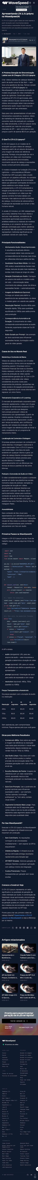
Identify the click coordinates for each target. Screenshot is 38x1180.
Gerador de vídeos (25, 1055)
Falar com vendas (25, 1080)
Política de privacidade (9, 1076)
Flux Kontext (24, 1118)
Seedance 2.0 (6, 1125)
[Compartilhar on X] (12, 927)
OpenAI (22, 1105)
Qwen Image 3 (6, 1098)
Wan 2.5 (22, 1093)
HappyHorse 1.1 (6, 1105)
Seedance (22, 1123)
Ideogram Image (24, 1109)
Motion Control (6, 1151)
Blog (21, 1077)
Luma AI (4, 1107)
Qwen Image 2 (6, 1129)
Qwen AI (22, 1102)
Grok (3, 1132)
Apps (21, 1066)
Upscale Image (24, 1162)
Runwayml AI (23, 1098)
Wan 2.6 (4, 1136)
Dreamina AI (23, 1100)
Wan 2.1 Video (24, 1134)
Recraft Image (24, 1107)
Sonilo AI (5, 1111)
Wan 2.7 (4, 1127)
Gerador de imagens (26, 1053)
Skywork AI (5, 1114)
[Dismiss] (30, 6)
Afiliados (23, 1084)
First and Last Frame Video (26, 1146)
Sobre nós (5, 1066)
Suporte (22, 1082)
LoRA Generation (7, 1167)
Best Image (5, 1156)
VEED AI (4, 1093)
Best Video (5, 1154)
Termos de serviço (7, 1073)
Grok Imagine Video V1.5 (9, 1100)
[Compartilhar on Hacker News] (27, 927)
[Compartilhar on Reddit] (16, 927)
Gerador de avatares (26, 1057)
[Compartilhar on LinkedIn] (23, 927)
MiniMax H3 (5, 1102)
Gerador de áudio (25, 1059)
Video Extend (6, 1143)
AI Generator (24, 1071)
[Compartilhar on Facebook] (20, 927)
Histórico (5, 1059)
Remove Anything (25, 1149)
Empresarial (5, 1064)
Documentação (24, 1073)
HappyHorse (5, 1123)
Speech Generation (25, 1165)
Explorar (4, 1057)
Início (4, 1053)
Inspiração (23, 1075)
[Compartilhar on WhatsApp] (31, 927)
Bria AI (4, 1109)
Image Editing (24, 1160)
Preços (4, 1062)
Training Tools (24, 1156)
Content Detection (7, 1149)
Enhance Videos (24, 1158)
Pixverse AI (23, 1114)
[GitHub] (27, 1175)
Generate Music (24, 1143)
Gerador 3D (23, 1062)
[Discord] (31, 1175)
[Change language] (30, 2)
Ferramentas (23, 1064)
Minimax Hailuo (24, 1120)
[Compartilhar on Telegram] (34, 927)
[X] (35, 1175)
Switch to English (21, 10)
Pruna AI (4, 1120)
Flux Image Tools (25, 1132)
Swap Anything (6, 1158)
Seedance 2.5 (6, 1091)
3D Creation (23, 1151)
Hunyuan (22, 1125)
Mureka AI (5, 1116)
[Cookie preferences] (35, 1177)
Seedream (22, 1096)
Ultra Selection (7, 1165)
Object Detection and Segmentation (8, 1146)
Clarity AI (5, 1118)
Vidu (21, 1129)
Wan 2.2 (22, 1111)
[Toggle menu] (34, 3)
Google (22, 1116)
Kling (21, 1127)
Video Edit (5, 1162)
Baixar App (23, 1068)
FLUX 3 (4, 1096)
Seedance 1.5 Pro (7, 1134)
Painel (4, 1055)
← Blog (4, 9)
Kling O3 (22, 1091)
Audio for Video (7, 1160)
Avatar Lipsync (24, 1154)
